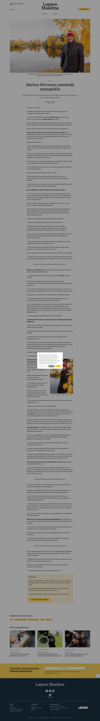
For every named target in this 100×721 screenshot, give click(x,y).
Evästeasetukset (43, 366)
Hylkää (51, 366)
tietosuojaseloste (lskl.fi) (49, 363)
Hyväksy (58, 366)
